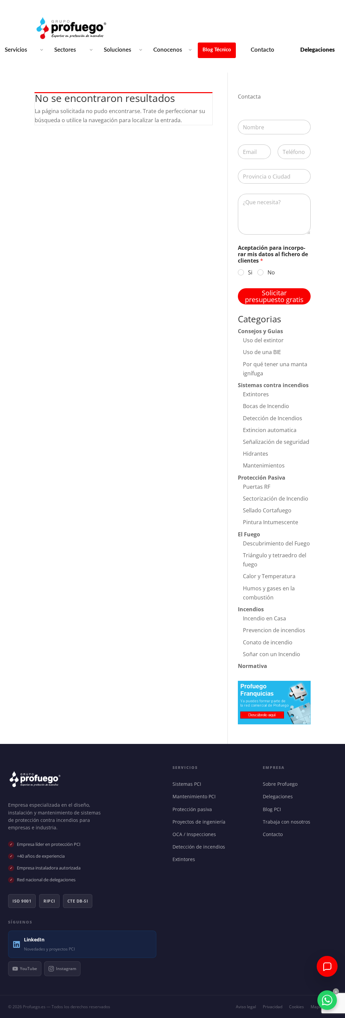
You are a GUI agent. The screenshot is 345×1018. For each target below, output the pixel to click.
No (271, 272)
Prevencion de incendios (274, 630)
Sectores (65, 50)
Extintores (256, 394)
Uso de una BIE (262, 352)
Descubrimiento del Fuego (276, 543)
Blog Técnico (216, 49)
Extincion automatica (269, 430)
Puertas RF (256, 486)
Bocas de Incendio (266, 406)
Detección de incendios (200, 846)
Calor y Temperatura (269, 576)
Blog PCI (273, 809)
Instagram (66, 968)
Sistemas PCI (188, 784)
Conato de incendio (267, 642)
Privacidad (272, 1007)
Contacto (262, 50)
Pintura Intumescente (270, 522)
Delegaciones (279, 796)
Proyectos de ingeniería (200, 822)
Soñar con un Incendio (271, 654)
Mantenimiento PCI (195, 796)
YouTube (28, 968)
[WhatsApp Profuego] (327, 1000)
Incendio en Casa (264, 618)
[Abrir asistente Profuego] (327, 966)
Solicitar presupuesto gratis (274, 296)
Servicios (16, 50)
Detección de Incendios (272, 418)
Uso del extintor (263, 340)
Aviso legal (246, 1007)
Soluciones (117, 50)
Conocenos (167, 50)
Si (250, 272)
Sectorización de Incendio (275, 498)
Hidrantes (255, 453)
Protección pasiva (193, 809)
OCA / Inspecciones (195, 834)
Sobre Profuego (282, 784)
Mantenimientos (264, 465)
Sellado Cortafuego (267, 510)
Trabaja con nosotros (288, 822)
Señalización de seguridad (276, 442)
